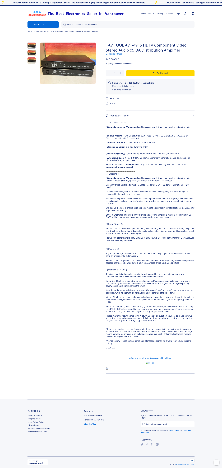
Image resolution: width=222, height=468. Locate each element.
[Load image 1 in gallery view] (31, 46)
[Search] (63, 24)
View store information (121, 90)
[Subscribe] (191, 424)
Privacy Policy (33, 425)
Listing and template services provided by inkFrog (150, 358)
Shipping (109, 63)
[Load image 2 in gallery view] (31, 53)
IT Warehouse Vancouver (185, 464)
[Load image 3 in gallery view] (31, 60)
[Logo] (75, 13)
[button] (193, 13)
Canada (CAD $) (36, 463)
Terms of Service (34, 415)
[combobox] (128, 24)
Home (29, 31)
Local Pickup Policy (35, 422)
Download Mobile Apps (37, 431)
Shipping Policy (33, 419)
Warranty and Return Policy (38, 428)
